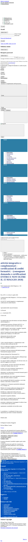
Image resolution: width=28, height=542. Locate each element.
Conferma (8, 110)
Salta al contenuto (5, 1)
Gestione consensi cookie (10, 514)
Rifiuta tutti (12, 435)
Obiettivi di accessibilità (9, 511)
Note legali (6, 506)
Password (17, 35)
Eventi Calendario (8, 254)
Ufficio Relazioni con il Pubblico (11, 508)
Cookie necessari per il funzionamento (10, 453)
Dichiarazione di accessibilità (10, 510)
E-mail (16, 57)
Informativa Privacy (8, 507)
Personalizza (4, 435)
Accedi (2, 26)
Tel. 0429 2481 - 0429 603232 (13, 475)
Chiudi (2, 72)
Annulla (2, 110)
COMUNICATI (5, 287)
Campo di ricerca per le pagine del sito (10, 237)
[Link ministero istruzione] (7, 2)
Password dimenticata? (6, 38)
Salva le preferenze (12, 459)
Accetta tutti (6, 437)
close (2, 137)
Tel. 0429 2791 (7, 481)
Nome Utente (18, 34)
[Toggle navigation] (12, 130)
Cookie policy (7, 504)
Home (5, 252)
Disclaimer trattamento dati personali (9, 527)
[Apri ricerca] (15, 117)
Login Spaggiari (12, 62)
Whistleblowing (7, 512)
